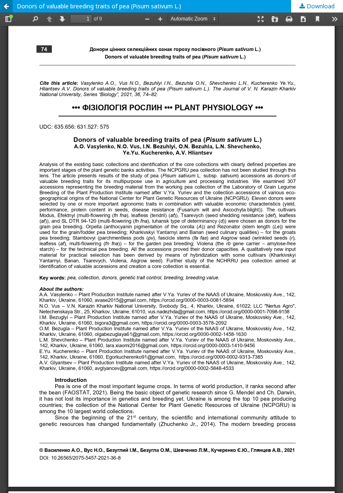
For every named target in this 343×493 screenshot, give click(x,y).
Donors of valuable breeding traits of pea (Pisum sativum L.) (99, 6)
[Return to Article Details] (6, 6)
